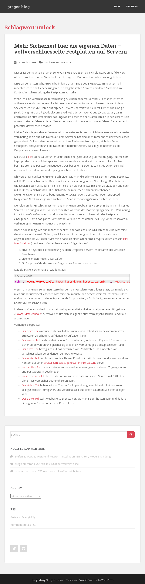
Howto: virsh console (28, 314)
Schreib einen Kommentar (57, 62)
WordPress (107, 580)
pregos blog (18, 6)
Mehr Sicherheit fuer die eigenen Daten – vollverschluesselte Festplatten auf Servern (70, 48)
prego (18, 464)
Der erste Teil (30, 331)
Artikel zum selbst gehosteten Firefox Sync (70, 362)
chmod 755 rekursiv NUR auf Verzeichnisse (52, 464)
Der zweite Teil (31, 340)
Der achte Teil (30, 398)
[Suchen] (131, 434)
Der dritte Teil (30, 349)
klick (29, 156)
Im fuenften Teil (31, 367)
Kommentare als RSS (23, 525)
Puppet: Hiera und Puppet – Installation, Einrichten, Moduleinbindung (69, 456)
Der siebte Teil (30, 385)
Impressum (132, 6)
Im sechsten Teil (32, 376)
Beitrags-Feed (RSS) (22, 517)
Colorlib (83, 580)
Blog (117, 6)
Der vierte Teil (30, 358)
